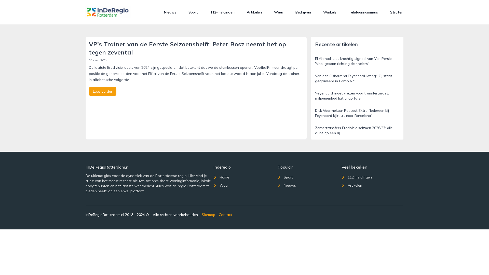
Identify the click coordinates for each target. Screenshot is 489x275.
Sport (193, 12)
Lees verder (102, 91)
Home (224, 177)
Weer (278, 12)
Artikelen (254, 12)
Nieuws (170, 12)
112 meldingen (360, 177)
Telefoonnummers (363, 12)
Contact (225, 214)
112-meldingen (222, 12)
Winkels (329, 12)
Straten (396, 12)
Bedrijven (303, 12)
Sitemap (208, 214)
